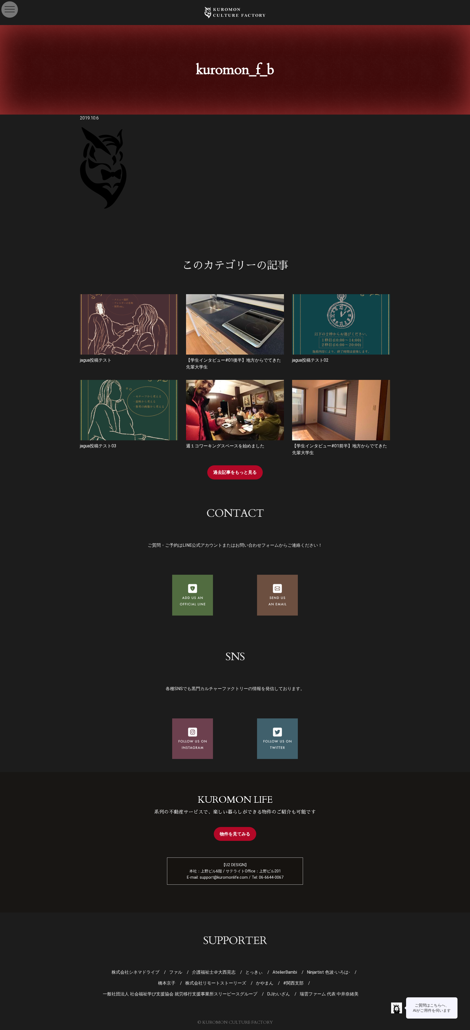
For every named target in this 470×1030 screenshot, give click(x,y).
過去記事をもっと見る (235, 472)
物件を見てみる (235, 834)
